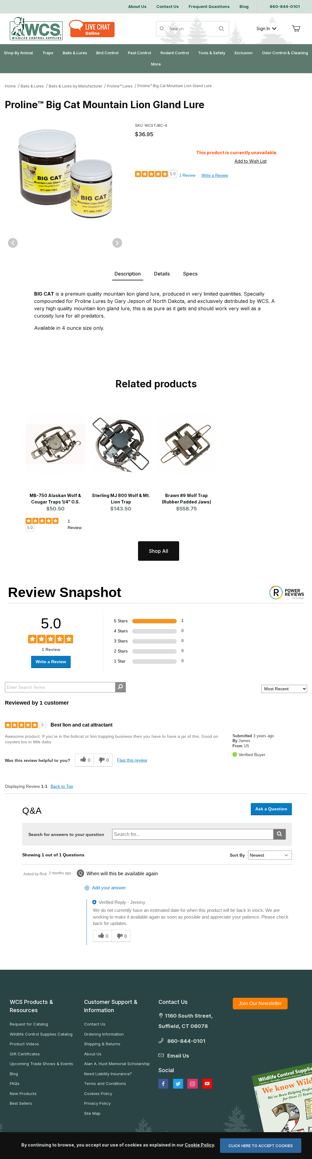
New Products (23, 1093)
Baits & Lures (32, 86)
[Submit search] (279, 834)
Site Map (92, 1113)
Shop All (158, 551)
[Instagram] (192, 1084)
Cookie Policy (199, 1144)
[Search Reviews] (120, 687)
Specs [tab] (190, 274)
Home (10, 86)
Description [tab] (128, 274)
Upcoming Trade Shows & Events (41, 1063)
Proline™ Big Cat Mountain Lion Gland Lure (174, 86)
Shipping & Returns (102, 1043)
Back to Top (62, 786)
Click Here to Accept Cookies (261, 1145)
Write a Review (214, 175)
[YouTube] (207, 1084)
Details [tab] (162, 274)
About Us (92, 1053)
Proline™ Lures (120, 86)
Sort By (237, 855)
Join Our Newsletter (260, 1003)
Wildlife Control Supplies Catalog (41, 1034)
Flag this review (132, 760)
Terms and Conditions (105, 1083)
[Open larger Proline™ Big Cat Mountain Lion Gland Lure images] (65, 174)
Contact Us (94, 1024)
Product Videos (24, 1043)
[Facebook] (163, 1084)
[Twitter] (178, 1084)
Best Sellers (21, 1103)
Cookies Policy (98, 1093)
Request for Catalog (29, 1024)
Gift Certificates (25, 1053)
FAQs (15, 1083)
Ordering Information (104, 1034)
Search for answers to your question (66, 834)
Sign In (263, 28)
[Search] (221, 28)
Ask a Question (271, 808)
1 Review (187, 175)
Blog (14, 1073)
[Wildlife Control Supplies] (36, 28)
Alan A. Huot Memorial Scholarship (117, 1063)
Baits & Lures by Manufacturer (75, 86)
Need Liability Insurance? (108, 1073)
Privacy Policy (97, 1103)
